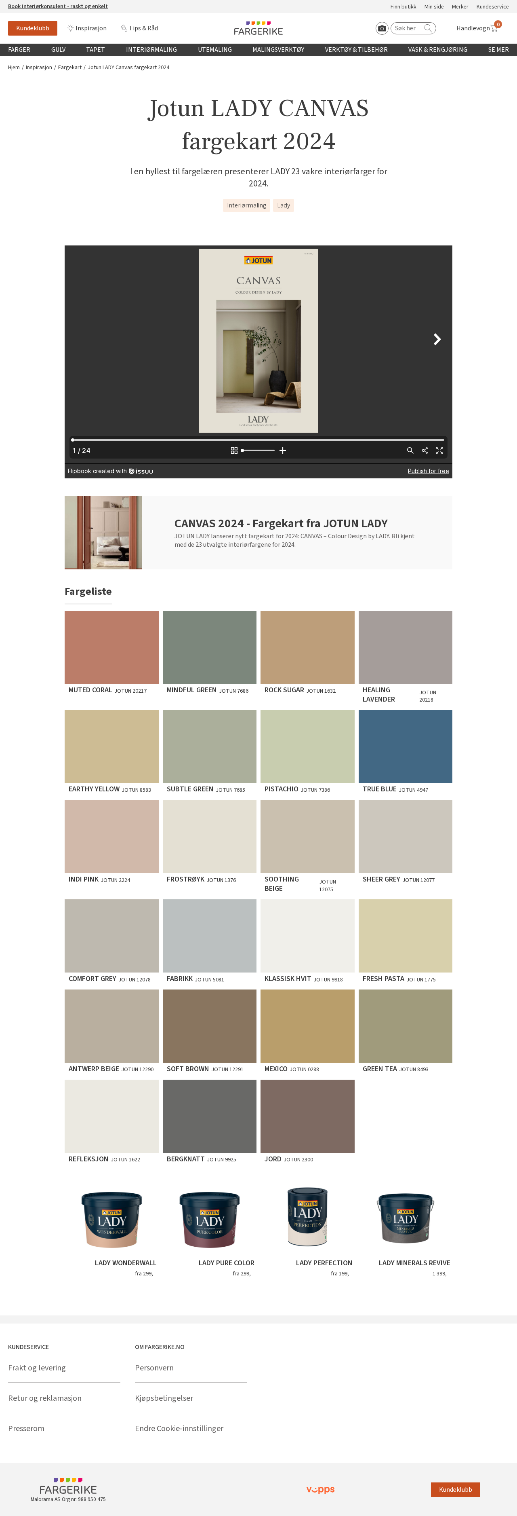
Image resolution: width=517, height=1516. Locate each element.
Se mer (498, 49)
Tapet (95, 49)
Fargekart (70, 68)
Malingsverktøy (278, 49)
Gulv (58, 49)
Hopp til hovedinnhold (31, 4)
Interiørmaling (151, 49)
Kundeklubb (32, 28)
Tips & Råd (143, 28)
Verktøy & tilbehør (356, 49)
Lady (283, 205)
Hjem (14, 68)
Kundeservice (493, 7)
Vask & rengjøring (437, 49)
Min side (434, 7)
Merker (460, 7)
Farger (19, 49)
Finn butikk (403, 7)
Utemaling (215, 49)
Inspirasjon (91, 28)
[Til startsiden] (258, 28)
